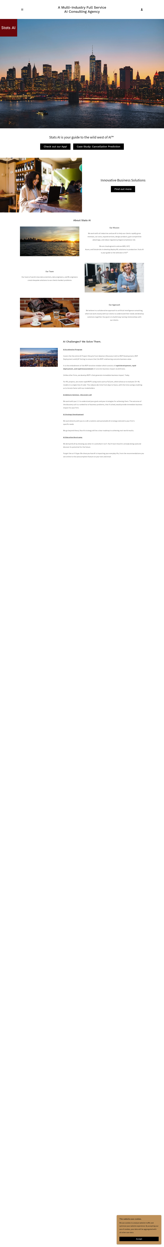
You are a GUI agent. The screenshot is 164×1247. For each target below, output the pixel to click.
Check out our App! (55, 146)
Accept (139, 1239)
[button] (22, 9)
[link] (82, 12)
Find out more (123, 189)
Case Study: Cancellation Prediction (98, 146)
